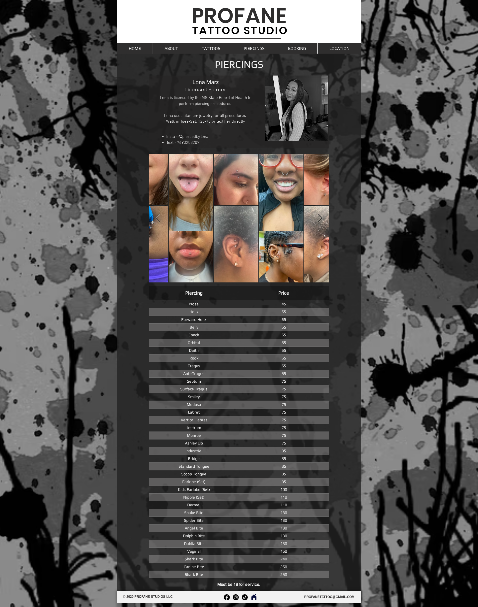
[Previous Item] (158, 218)
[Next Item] (320, 218)
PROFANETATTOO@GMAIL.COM (329, 597)
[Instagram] (236, 597)
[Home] (254, 597)
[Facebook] (227, 597)
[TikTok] (245, 597)
